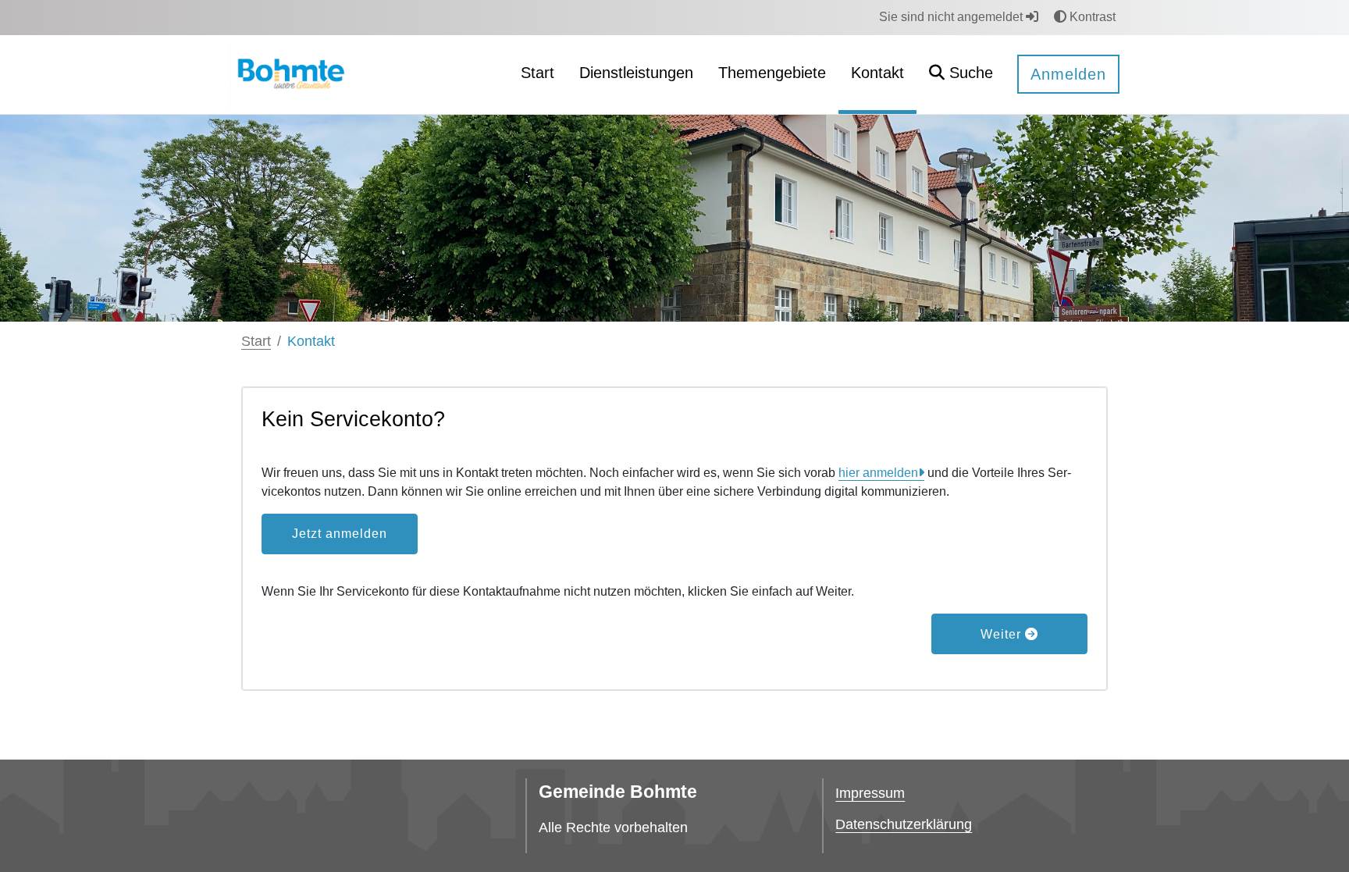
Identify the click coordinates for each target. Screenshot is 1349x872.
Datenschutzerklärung (903, 824)
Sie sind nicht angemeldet (952, 16)
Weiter (1003, 634)
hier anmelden (878, 472)
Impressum (870, 793)
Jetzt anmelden (339, 533)
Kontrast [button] (1091, 16)
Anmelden (1068, 74)
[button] (961, 74)
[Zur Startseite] (289, 73)
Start (256, 341)
